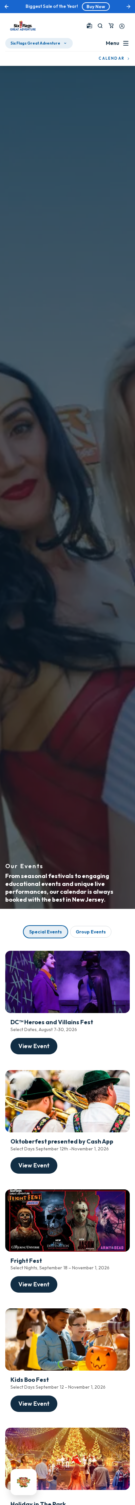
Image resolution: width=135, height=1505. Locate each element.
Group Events (91, 932)
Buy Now (96, 7)
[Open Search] (100, 26)
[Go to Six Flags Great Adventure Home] (23, 25)
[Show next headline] (128, 6)
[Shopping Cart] (111, 26)
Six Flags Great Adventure (35, 43)
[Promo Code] (89, 25)
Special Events (45, 932)
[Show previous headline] (6, 6)
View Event (33, 1046)
